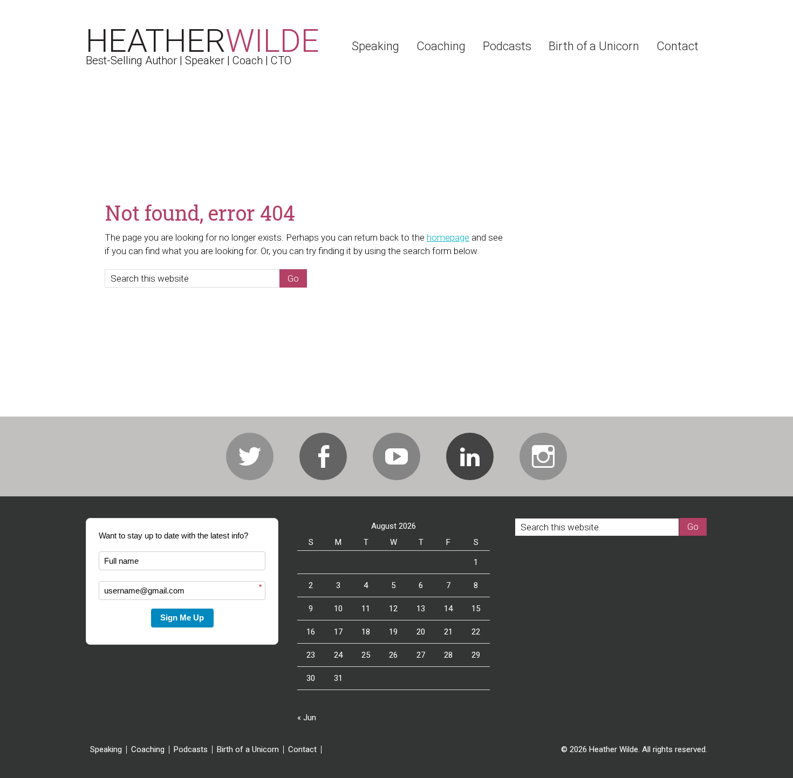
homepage (448, 237)
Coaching (148, 750)
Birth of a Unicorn (248, 750)
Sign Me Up (182, 617)
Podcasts (191, 750)
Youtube (396, 456)
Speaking (106, 750)
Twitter (250, 456)
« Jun (306, 717)
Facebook (323, 456)
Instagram (543, 456)
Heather (202, 41)
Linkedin (470, 456)
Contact (302, 750)
